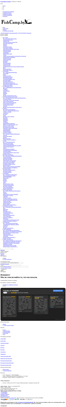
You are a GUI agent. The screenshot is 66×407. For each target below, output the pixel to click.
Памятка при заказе (7, 14)
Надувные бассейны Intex (6, 360)
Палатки (2, 347)
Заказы (4, 258)
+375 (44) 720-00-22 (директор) (24, 33)
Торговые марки (6, 332)
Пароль (2, 266)
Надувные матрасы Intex (6, 365)
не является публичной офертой (25, 402)
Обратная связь (6, 330)
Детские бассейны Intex (6, 356)
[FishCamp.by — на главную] (17, 25)
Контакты (5, 16)
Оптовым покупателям (8, 30)
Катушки (3, 349)
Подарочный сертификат (8, 11)
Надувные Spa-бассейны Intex (7, 362)
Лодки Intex (3, 341)
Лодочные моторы (5, 343)
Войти (2, 264)
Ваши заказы (6, 369)
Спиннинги (3, 351)
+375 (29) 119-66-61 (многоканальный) (9, 33)
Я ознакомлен (3, 405)
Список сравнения (7, 259)
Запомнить (4, 269)
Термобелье (3, 354)
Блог (4, 27)
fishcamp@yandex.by (5, 394)
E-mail (2, 265)
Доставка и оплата (7, 12)
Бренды (4, 29)
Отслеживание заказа (5, 262)
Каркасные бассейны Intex (6, 358)
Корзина (2, 253)
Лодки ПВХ (3, 338)
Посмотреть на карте (5, 396)
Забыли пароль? (7, 266)
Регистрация (6, 264)
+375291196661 (4, 392)
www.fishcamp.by (12, 397)
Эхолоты (2, 345)
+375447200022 (4, 393)
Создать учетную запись (6, 267)
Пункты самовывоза (7, 15)
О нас (4, 329)
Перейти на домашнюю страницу (10, 284)
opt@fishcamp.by (4, 395)
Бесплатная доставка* (6, 1)
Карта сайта (5, 28)
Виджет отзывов (59, 319)
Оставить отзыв (58, 290)
